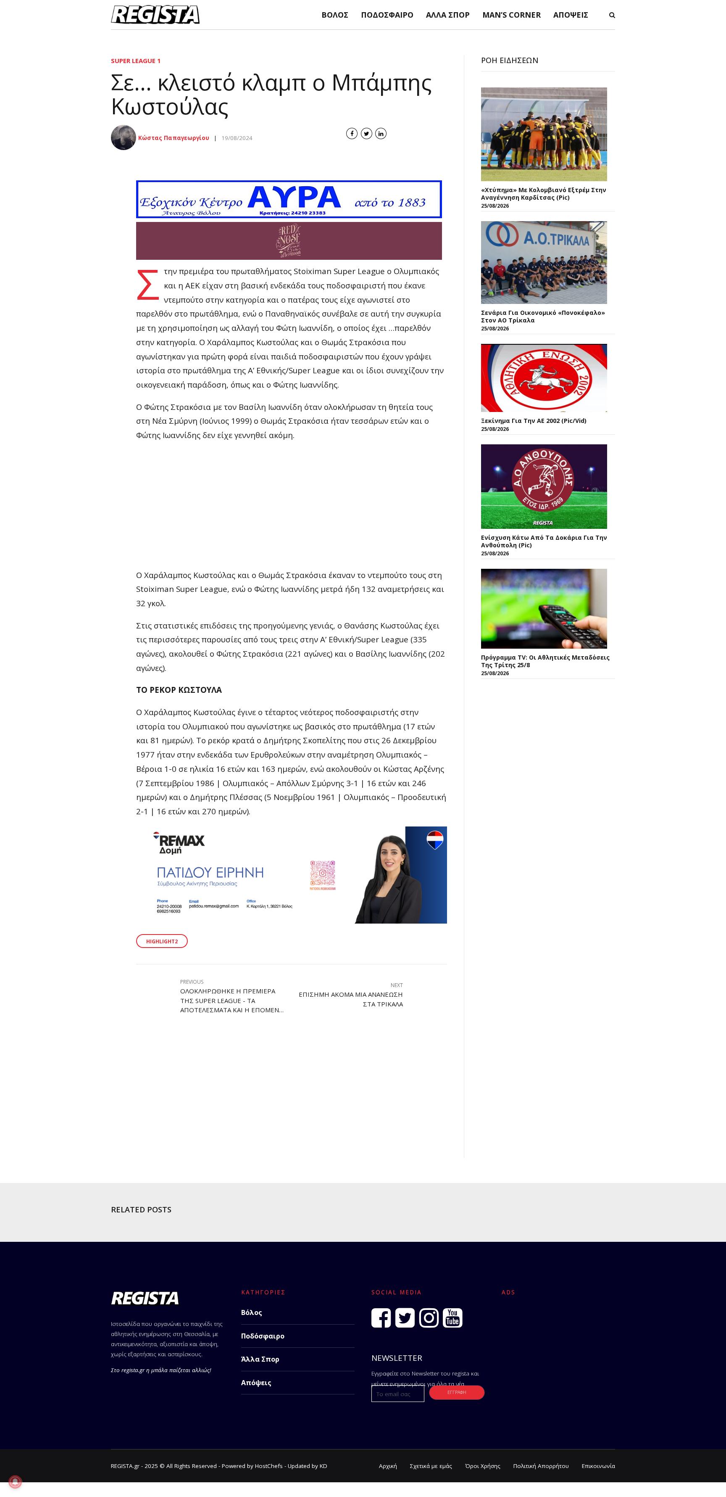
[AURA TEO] (289, 215)
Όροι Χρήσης (482, 1466)
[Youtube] (452, 1318)
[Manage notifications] (15, 1482)
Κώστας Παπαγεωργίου (173, 138)
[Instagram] (429, 1318)
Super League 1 (136, 60)
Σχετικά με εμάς (431, 1466)
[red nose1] (289, 256)
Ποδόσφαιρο (387, 15)
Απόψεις (570, 15)
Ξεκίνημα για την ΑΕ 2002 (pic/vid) (534, 421)
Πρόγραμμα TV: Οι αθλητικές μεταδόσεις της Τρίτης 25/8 (545, 661)
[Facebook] (381, 1318)
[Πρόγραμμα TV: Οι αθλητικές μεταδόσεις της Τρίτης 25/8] (544, 609)
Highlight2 (162, 941)
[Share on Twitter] (366, 133)
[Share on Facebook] (352, 133)
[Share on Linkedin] (381, 133)
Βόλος (334, 15)
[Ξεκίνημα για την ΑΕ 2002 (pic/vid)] (544, 378)
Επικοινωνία (598, 1466)
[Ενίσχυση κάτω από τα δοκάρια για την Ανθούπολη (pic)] (544, 486)
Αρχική (388, 1466)
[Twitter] (405, 1318)
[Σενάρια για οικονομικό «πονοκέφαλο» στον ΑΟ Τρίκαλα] (544, 262)
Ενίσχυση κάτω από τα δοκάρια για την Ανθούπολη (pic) (544, 541)
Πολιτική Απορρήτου (541, 1466)
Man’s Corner (511, 15)
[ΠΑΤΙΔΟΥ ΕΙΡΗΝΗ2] (291, 920)
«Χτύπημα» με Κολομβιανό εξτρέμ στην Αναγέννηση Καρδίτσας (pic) (543, 193)
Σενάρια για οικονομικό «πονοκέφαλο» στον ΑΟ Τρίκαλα (543, 316)
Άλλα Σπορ (448, 15)
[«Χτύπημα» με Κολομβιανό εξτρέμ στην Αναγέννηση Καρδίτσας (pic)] (544, 134)
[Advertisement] (291, 509)
